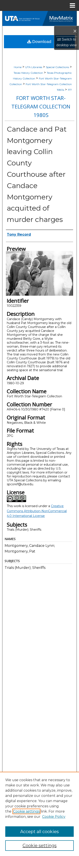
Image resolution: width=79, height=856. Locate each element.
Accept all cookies (39, 831)
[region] (39, 814)
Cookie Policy (53, 817)
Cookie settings (26, 811)
